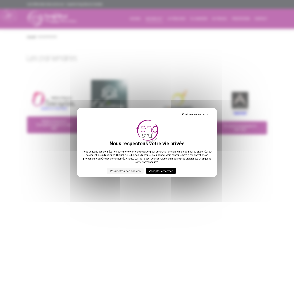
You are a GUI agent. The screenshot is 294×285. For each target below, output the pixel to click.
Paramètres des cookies (125, 170)
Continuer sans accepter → (197, 114)
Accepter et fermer (161, 170)
